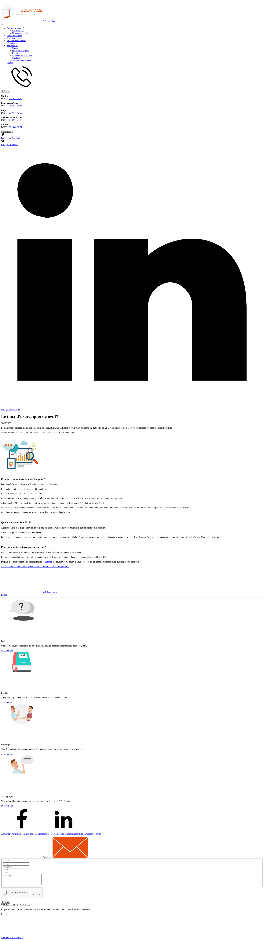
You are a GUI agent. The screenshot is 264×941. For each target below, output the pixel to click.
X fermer (5, 91)
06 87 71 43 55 (15, 113)
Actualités (5, 834)
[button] (2, 24)
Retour (4, 595)
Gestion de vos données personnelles (67, 834)
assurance (48, 562)
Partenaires (16, 834)
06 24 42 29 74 (15, 98)
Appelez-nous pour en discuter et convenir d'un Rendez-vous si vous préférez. (35, 566)
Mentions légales (42, 834)
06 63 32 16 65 (15, 105)
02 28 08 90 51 (15, 127)
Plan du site (28, 834)
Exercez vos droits (93, 834)
